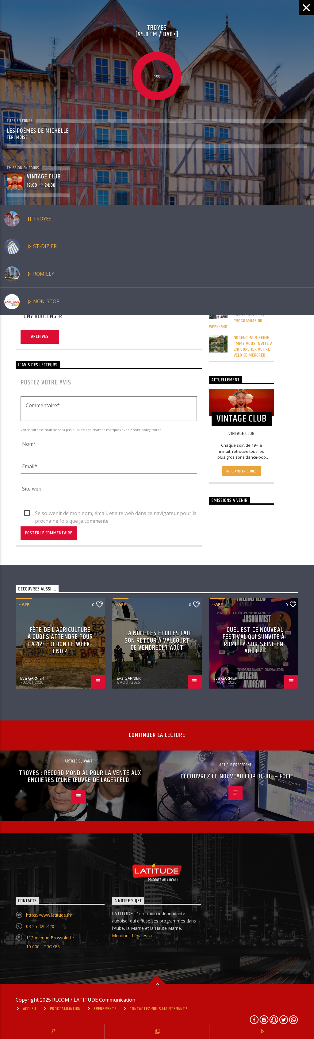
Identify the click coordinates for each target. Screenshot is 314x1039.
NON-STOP (45, 301)
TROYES (42, 218)
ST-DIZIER (44, 246)
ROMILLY (43, 273)
